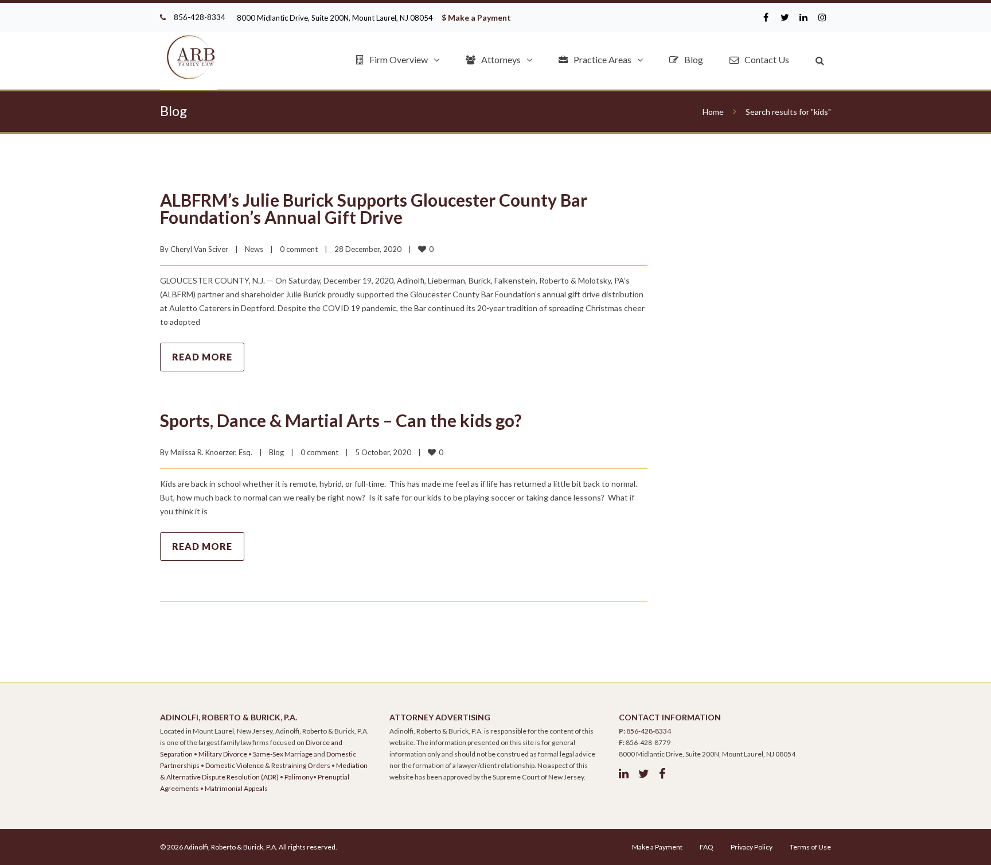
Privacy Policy (751, 847)
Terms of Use (810, 847)
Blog (693, 59)
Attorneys (501, 59)
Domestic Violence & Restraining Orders (267, 765)
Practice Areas (602, 59)
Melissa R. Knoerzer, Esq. (211, 452)
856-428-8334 (199, 17)
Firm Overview (398, 59)
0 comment (299, 249)
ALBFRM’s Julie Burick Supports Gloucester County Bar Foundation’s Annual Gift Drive (373, 208)
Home (713, 112)
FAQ (706, 847)
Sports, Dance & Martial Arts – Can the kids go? (341, 420)
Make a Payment (657, 847)
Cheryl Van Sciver (199, 249)
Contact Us (766, 59)
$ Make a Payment (476, 17)
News (254, 249)
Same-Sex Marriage (283, 754)
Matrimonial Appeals (236, 788)
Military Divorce (222, 754)
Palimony (298, 777)
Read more (202, 356)
